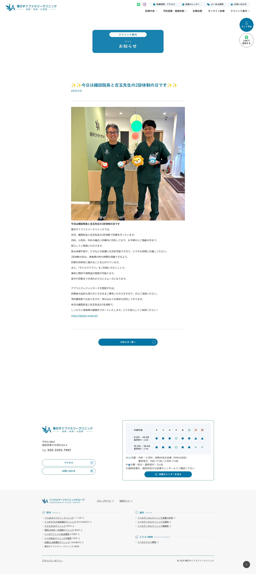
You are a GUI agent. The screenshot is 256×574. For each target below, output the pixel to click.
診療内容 (150, 11)
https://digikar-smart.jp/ (84, 315)
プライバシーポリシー (52, 560)
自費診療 (197, 11)
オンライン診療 (216, 11)
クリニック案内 (239, 11)
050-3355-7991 (59, 450)
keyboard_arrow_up (246, 564)
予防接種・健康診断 (173, 11)
